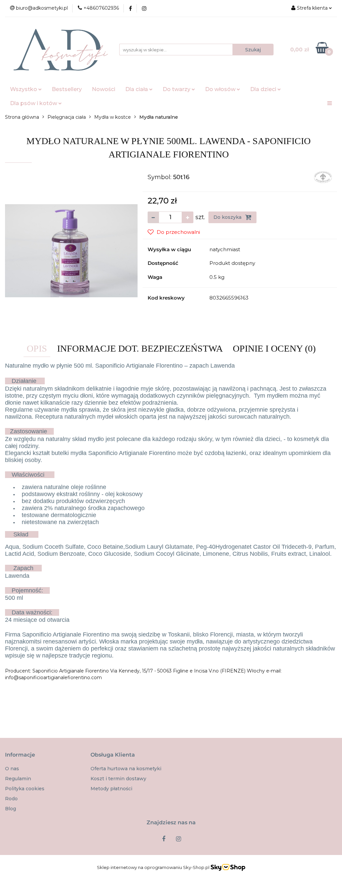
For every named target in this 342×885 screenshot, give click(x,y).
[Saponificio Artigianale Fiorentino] (323, 177)
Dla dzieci (264, 89)
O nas (12, 769)
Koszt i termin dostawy (118, 779)
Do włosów (221, 89)
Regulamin (18, 779)
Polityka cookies (24, 789)
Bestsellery (67, 89)
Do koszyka (228, 217)
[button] (20, 755)
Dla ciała (137, 89)
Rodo (11, 799)
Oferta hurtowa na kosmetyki (126, 769)
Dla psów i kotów (34, 103)
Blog (10, 809)
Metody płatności (111, 789)
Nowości (103, 89)
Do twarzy (177, 89)
